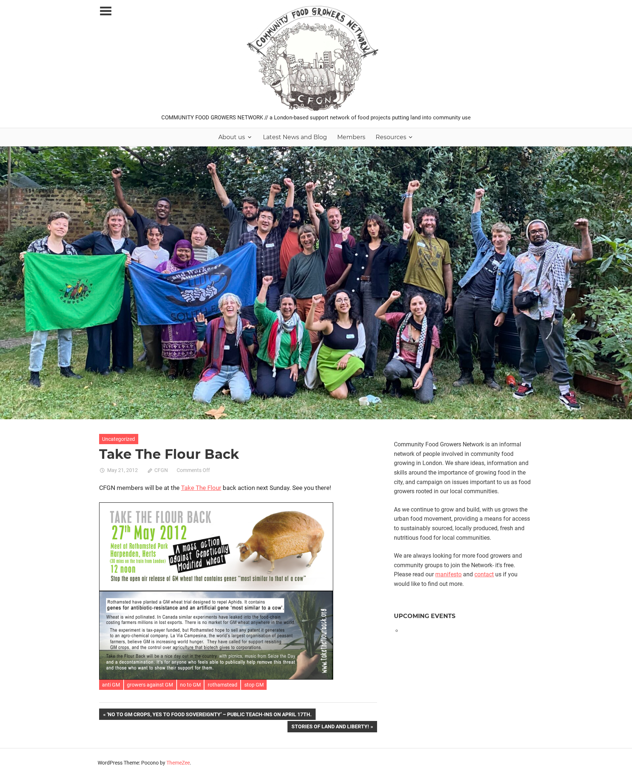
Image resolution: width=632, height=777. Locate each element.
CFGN (161, 470)
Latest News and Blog (295, 137)
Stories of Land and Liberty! (330, 727)
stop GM (254, 685)
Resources (391, 137)
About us (231, 137)
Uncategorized (118, 439)
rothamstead (222, 685)
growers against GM (150, 685)
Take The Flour (201, 487)
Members (351, 137)
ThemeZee (178, 763)
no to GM (190, 685)
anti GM (111, 685)
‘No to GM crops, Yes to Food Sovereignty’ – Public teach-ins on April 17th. (209, 715)
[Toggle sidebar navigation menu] (105, 11)
